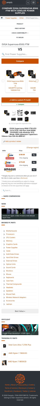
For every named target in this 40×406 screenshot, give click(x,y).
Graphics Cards (11, 244)
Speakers (9, 291)
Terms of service (11, 388)
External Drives (11, 261)
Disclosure (24, 178)
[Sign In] (38, 2)
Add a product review (13, 141)
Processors (10, 234)
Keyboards (10, 277)
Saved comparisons (11, 196)
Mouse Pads (10, 294)
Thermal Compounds (14, 284)
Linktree (33, 391)
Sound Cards (11, 267)
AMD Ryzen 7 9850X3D (17, 361)
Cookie (31, 385)
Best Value (19, 311)
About (13, 385)
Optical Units (11, 264)
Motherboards (11, 231)
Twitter (25, 391)
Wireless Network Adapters (16, 297)
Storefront (8, 391)
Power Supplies (11, 247)
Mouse (8, 274)
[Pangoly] (6, 2)
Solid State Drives (12, 254)
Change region (32, 147)
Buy (34, 155)
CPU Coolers (10, 237)
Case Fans (9, 281)
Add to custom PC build (20, 100)
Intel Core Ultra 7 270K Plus (20, 345)
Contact (31, 388)
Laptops (9, 304)
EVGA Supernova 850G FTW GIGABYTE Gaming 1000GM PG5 (15, 85)
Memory (9, 241)
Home (7, 385)
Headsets (9, 287)
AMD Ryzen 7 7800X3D (18, 353)
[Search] (28, 2)
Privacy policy (22, 385)
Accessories (10, 301)
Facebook (17, 391)
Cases (8, 251)
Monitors (9, 271)
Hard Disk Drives (12, 257)
